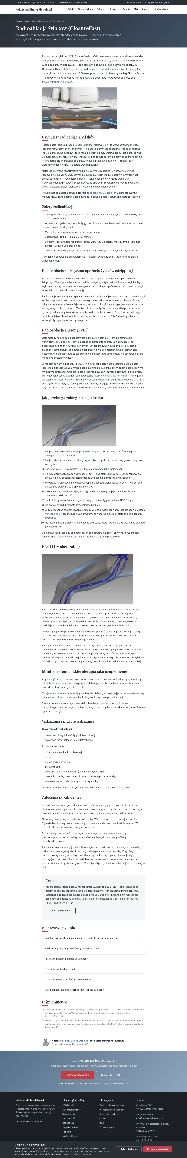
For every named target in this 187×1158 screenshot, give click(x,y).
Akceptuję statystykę (158, 1149)
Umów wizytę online (77, 1075)
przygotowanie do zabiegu (71, 536)
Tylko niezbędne (129, 1149)
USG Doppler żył (70, 1105)
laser (83, 178)
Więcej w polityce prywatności (78, 1154)
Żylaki (71, 9)
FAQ (136, 9)
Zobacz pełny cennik (60, 910)
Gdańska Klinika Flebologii (34, 9)
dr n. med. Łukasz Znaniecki (112, 68)
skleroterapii (58, 697)
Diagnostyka (84, 9)
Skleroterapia (68, 1114)
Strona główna (22, 21)
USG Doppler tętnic (71, 1109)
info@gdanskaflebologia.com (158, 2)
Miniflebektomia (69, 1136)
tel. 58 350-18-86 (134, 2)
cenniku (76, 898)
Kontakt (146, 9)
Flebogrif (66, 1131)
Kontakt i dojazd (106, 1127)
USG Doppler (92, 451)
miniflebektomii (53, 514)
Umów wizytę (161, 9)
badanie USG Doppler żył (103, 192)
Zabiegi (101, 9)
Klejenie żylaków (70, 1127)
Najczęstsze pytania (109, 1114)
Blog (101, 1123)
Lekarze (114, 9)
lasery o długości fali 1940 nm (110, 375)
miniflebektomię (50, 683)
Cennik (126, 9)
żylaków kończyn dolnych (57, 81)
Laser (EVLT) (68, 1118)
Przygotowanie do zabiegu (112, 1109)
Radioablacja (68, 1123)
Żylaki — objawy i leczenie (111, 1105)
